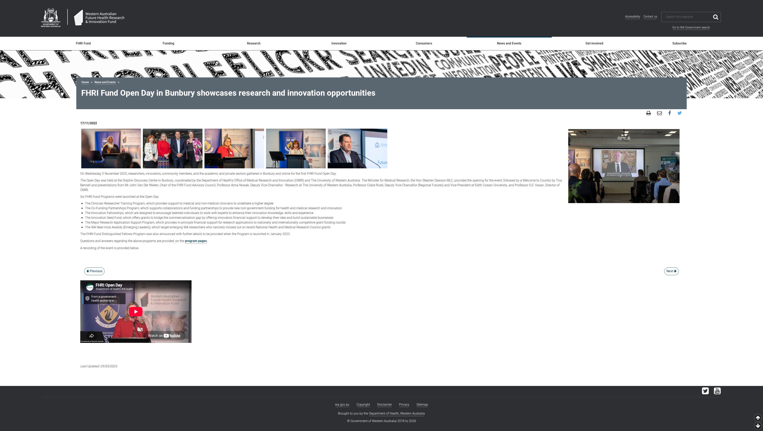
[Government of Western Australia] (50, 18)
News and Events (509, 43)
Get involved (594, 43)
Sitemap (422, 404)
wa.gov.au (342, 404)
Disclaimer (384, 404)
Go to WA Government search (691, 27)
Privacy (404, 404)
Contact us (650, 16)
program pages (196, 241)
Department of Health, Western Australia (397, 413)
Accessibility (632, 16)
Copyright (363, 404)
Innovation (339, 43)
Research (253, 43)
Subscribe (679, 43)
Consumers (424, 43)
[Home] (99, 18)
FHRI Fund (83, 43)
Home (85, 82)
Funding (168, 43)
